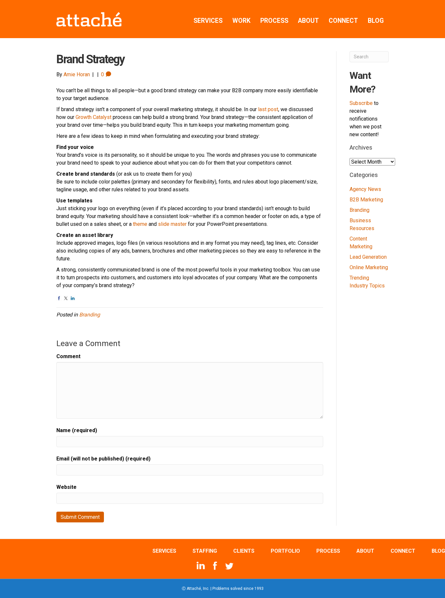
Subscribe (361, 103)
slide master (172, 224)
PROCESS (274, 20)
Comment (68, 356)
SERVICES (208, 20)
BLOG (376, 20)
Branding (89, 315)
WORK (241, 20)
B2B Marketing (366, 200)
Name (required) (76, 430)
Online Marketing (369, 267)
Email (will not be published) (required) (103, 459)
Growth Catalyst (93, 117)
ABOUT (308, 20)
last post (268, 109)
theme (140, 224)
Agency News (365, 189)
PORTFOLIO (285, 551)
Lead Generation (368, 257)
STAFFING (205, 551)
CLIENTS (243, 551)
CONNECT (343, 20)
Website (66, 487)
